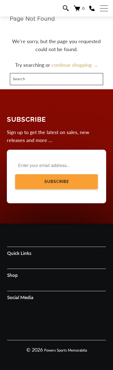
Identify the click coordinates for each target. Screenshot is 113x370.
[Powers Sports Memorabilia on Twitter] (63, 322)
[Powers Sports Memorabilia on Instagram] (49, 322)
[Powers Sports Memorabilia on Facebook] (35, 322)
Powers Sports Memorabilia (65, 350)
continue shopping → (75, 65)
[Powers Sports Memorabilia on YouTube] (78, 322)
